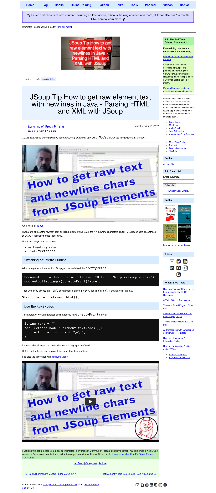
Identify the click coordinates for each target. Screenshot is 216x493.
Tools (134, 5)
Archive (103, 463)
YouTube (173, 151)
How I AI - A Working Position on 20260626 (177, 347)
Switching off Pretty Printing (46, 126)
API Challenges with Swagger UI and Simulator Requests (178, 331)
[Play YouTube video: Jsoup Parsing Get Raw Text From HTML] (90, 401)
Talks (119, 5)
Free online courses (178, 148)
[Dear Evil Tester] (170, 213)
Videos (168, 5)
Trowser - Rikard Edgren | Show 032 (178, 307)
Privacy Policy (91, 484)
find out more (64, 27)
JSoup (40, 225)
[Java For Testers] (184, 213)
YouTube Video (60, 356)
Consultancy (174, 122)
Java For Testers (48, 79)
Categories (91, 463)
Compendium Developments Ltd (60, 484)
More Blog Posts (177, 142)
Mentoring (174, 124)
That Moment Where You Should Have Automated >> (128, 474)
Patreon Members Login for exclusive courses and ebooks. (177, 89)
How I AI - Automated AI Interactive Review (174, 339)
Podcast (150, 5)
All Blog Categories (178, 354)
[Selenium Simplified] (184, 232)
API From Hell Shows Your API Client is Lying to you (177, 315)
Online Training (81, 5)
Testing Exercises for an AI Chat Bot (178, 323)
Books (59, 5)
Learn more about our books (176, 245)
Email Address (171, 176)
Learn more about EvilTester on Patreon (178, 58)
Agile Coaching (176, 128)
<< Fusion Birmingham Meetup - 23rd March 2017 (50, 474)
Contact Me (168, 164)
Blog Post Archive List (179, 357)
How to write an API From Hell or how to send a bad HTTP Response (178, 291)
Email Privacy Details (178, 190)
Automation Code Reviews (181, 134)
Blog (44, 5)
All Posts (79, 463)
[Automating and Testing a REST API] (170, 232)
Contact (185, 5)
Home (30, 5)
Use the (42, 130)
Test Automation (176, 130)
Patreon (103, 5)
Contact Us (28, 487)
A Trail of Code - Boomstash (176, 300)
